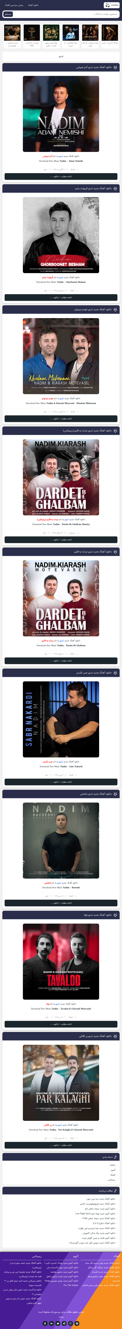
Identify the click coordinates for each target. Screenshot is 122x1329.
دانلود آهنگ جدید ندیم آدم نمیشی (94, 67)
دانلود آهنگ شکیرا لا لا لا (104, 1223)
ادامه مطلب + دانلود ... (61, 176)
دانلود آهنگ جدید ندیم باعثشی (96, 794)
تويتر (57, 1323)
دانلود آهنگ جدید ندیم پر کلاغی (95, 1036)
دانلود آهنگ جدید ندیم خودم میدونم (93, 309)
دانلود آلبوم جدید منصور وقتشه (64, 1272)
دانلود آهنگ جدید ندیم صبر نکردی (94, 673)
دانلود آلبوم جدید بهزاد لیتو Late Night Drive (95, 1213)
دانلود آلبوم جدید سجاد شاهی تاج (100, 1209)
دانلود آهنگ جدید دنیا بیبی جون (100, 1199)
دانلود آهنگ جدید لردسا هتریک (106, 1272)
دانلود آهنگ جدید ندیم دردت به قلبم (93, 552)
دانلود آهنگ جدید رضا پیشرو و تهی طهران (96, 1228)
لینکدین (51, 1323)
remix (112, 1165)
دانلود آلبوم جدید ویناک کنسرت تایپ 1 (61, 1263)
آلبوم (113, 1170)
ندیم (61, 156)
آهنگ (72, 169)
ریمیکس (72, 532)
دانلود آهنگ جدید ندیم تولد (98, 915)
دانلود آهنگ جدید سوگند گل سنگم (104, 1267)
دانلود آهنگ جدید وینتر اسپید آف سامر (102, 1263)
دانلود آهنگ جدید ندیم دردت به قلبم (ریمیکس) (87, 431)
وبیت (61, 1317)
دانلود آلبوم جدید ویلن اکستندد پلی (62, 1267)
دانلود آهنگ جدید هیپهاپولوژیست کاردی (97, 1204)
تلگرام (64, 1323)
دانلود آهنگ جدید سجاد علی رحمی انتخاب (101, 1285)
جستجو (8, 14)
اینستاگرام (70, 1323)
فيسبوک (45, 1323)
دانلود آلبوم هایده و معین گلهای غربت (98, 1238)
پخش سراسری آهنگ (14, 5)
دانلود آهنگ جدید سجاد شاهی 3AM (98, 1218)
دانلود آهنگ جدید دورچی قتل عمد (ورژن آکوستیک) (92, 1243)
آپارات (77, 1323)
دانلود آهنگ (33, 5)
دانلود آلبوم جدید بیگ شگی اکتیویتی (99, 1233)
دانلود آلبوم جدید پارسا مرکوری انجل (62, 1276)
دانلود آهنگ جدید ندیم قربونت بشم (93, 188)
